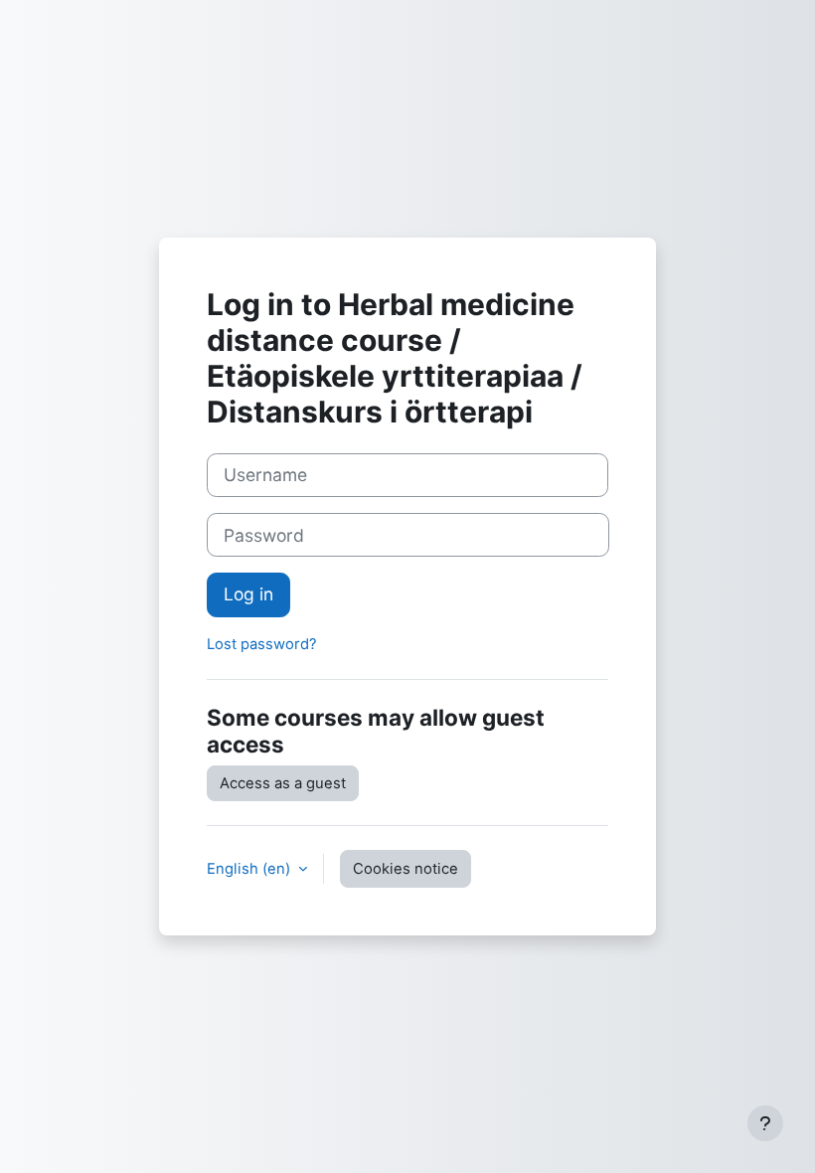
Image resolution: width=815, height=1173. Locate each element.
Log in (248, 594)
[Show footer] (765, 1123)
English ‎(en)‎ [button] (250, 869)
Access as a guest (283, 783)
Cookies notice (405, 869)
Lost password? (262, 644)
